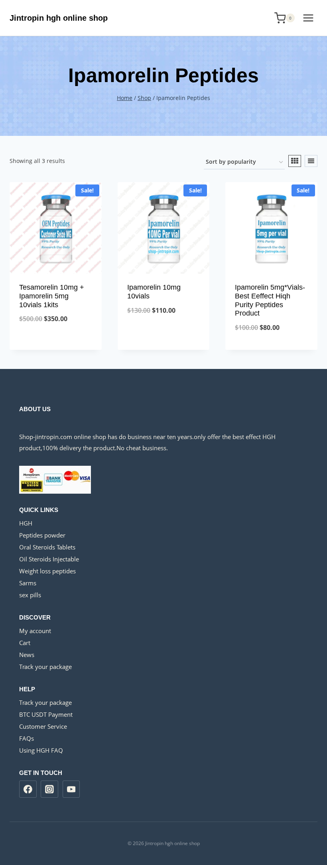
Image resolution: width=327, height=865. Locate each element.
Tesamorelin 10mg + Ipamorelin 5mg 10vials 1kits (51, 295)
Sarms (27, 583)
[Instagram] (49, 789)
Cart (24, 643)
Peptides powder (42, 535)
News (26, 655)
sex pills (30, 595)
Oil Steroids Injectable (49, 559)
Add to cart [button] (55, 345)
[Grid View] (294, 161)
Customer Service (43, 726)
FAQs (26, 738)
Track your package (45, 667)
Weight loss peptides (47, 571)
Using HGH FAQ (41, 750)
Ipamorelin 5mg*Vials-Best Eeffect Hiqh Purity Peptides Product (270, 300)
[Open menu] (308, 18)
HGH (25, 523)
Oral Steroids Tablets (47, 547)
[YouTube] (71, 789)
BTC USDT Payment (46, 714)
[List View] (311, 161)
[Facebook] (28, 789)
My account (35, 631)
